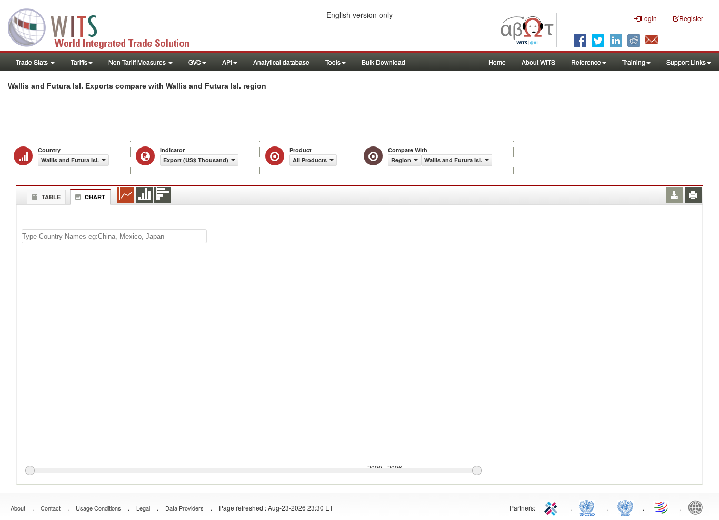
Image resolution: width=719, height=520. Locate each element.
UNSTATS (625, 506)
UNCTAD (589, 506)
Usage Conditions (98, 508)
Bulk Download (383, 61)
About (18, 508)
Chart (95, 197)
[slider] (253, 471)
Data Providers (184, 508)
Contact (51, 508)
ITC (552, 506)
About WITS (538, 61)
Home (497, 61)
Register (691, 18)
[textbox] (114, 236)
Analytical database (281, 61)
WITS (105, 26)
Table (51, 197)
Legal (143, 508)
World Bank (697, 506)
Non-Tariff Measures (137, 61)
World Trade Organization (661, 506)
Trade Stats (32, 61)
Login (649, 18)
